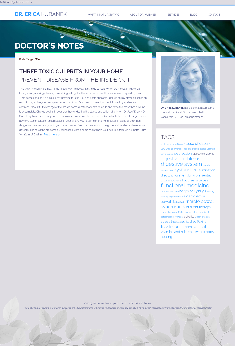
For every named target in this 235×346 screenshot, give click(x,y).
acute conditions (168, 144)
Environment (177, 175)
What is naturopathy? (103, 14)
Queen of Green (202, 217)
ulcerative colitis (194, 227)
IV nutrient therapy (196, 207)
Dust (171, 171)
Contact (214, 14)
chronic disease (199, 149)
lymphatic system (169, 212)
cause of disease (198, 143)
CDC (163, 149)
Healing (210, 191)
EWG (173, 181)
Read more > (52, 134)
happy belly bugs (192, 191)
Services (173, 14)
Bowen (180, 144)
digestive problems (180, 158)
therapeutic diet (183, 221)
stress (165, 221)
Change (169, 149)
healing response (169, 197)
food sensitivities (195, 180)
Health (180, 197)
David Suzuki (167, 154)
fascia (178, 181)
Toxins (201, 221)
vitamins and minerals (177, 232)
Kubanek (41, 14)
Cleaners (211, 149)
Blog (193, 14)
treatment (171, 226)
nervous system (191, 212)
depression (183, 153)
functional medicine (185, 185)
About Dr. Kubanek (143, 14)
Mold (180, 212)
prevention (177, 217)
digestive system (181, 164)
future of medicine (170, 191)
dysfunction (186, 169)
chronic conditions (182, 149)
